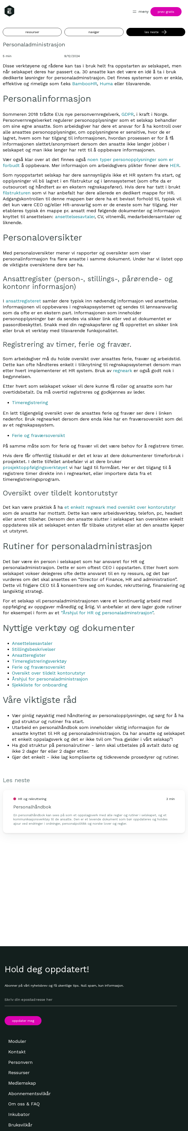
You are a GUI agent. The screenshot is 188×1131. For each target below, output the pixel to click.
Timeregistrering (30, 402)
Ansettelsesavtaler (32, 643)
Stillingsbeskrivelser (33, 649)
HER (174, 165)
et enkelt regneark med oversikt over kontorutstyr (120, 507)
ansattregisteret (23, 301)
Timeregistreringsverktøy (39, 661)
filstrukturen (16, 193)
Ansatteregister (29, 655)
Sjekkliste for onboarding (39, 685)
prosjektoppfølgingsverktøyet (35, 467)
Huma (106, 83)
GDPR (128, 114)
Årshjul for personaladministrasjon (50, 679)
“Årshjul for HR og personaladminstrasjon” (107, 612)
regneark (122, 370)
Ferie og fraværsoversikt (38, 435)
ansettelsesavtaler (75, 216)
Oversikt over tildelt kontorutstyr (48, 673)
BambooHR (84, 83)
